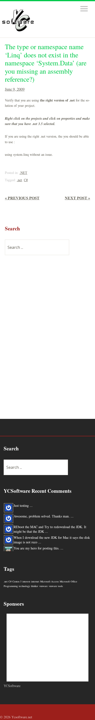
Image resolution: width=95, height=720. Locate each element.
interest (26, 581)
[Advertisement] (41, 340)
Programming (11, 586)
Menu (84, 8)
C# (26, 180)
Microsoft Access (49, 581)
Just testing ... (23, 505)
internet (35, 581)
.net (19, 180)
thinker (34, 586)
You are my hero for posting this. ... (38, 548)
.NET (23, 172)
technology (24, 586)
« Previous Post (22, 198)
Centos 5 (16, 581)
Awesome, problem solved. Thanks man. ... (44, 516)
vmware (43, 586)
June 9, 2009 (15, 89)
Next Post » (77, 198)
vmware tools (56, 586)
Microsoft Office (68, 581)
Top (90, 717)
